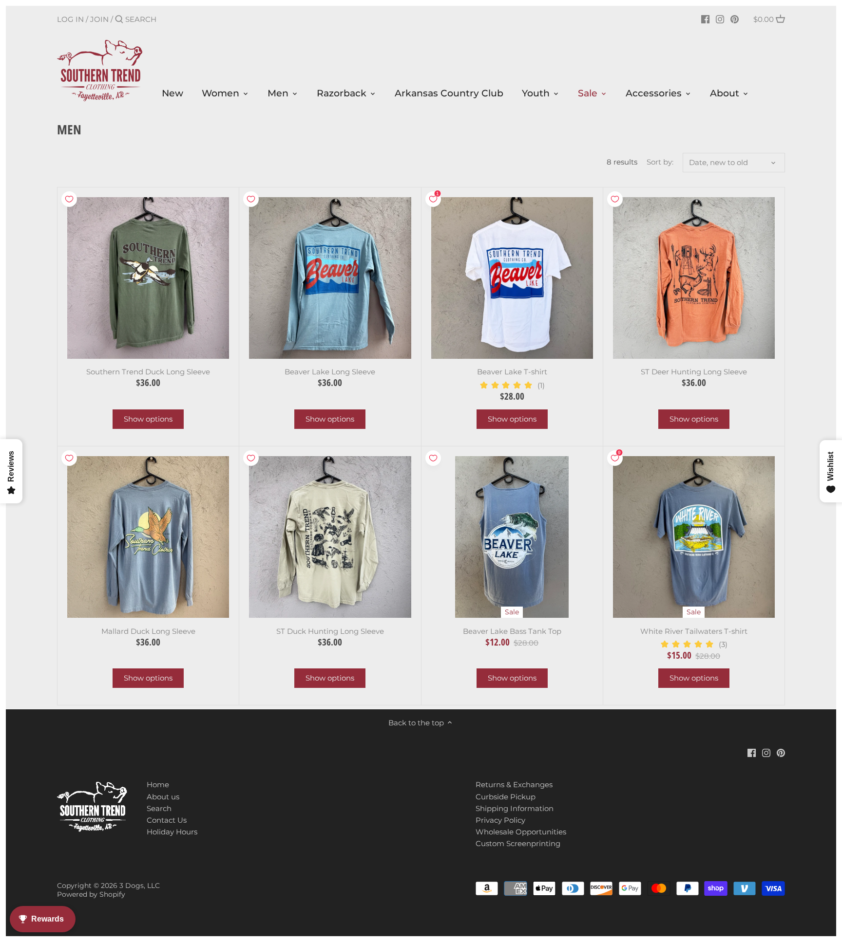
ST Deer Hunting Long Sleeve (694, 371)
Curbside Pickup (506, 796)
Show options (148, 419)
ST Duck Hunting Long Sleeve (330, 631)
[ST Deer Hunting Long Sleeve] (694, 278)
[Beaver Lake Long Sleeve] (330, 278)
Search (159, 808)
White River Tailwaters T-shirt (693, 631)
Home (158, 784)
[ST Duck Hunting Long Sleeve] (330, 537)
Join (99, 19)
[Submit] (119, 20)
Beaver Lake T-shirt (512, 371)
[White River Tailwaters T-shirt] (694, 537)
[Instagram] (720, 19)
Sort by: (660, 162)
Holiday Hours (172, 831)
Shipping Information (515, 808)
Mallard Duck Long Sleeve (148, 631)
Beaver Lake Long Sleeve (330, 371)
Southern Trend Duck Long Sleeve (148, 371)
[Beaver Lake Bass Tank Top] (512, 537)
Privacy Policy (500, 820)
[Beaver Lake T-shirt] (512, 278)
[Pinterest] (734, 19)
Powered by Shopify (91, 894)
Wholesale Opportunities (521, 831)
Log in (70, 19)
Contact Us (167, 820)
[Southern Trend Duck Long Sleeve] (148, 278)
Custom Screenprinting (518, 843)
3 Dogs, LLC (139, 885)
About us (163, 796)
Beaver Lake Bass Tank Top (512, 631)
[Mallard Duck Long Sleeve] (148, 537)
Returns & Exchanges (514, 784)
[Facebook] (705, 19)
